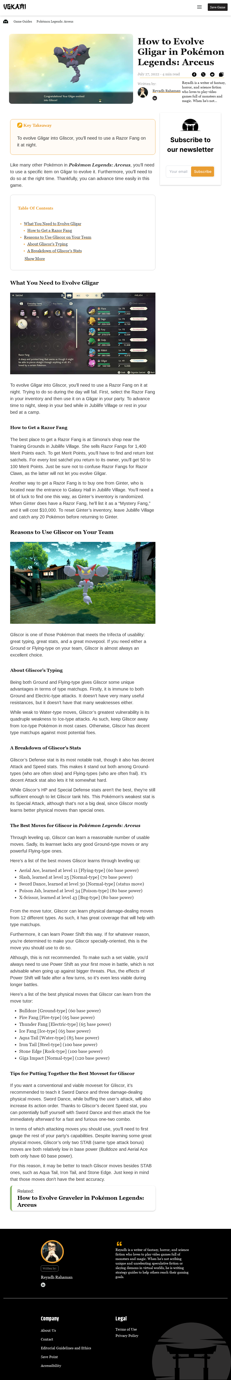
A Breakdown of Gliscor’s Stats (54, 250)
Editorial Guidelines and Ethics (66, 1348)
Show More (35, 258)
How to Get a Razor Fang (49, 230)
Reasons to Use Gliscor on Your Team (57, 237)
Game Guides (23, 21)
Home (5, 21)
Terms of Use (126, 1329)
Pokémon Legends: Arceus (55, 21)
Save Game (217, 7)
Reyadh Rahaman (166, 91)
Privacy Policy (127, 1336)
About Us (48, 1330)
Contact (47, 1339)
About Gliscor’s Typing (47, 244)
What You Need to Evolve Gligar (52, 223)
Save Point (49, 1357)
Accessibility (51, 1366)
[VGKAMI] (14, 6)
